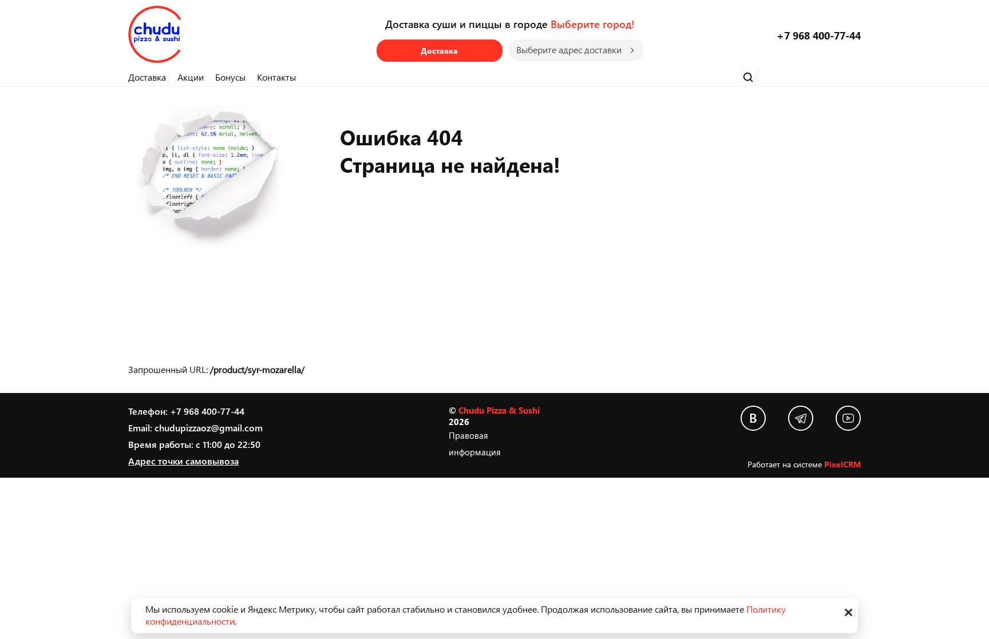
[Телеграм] (801, 418)
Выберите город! (592, 24)
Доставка (439, 50)
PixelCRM (842, 464)
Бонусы (230, 77)
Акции (190, 77)
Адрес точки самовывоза (183, 461)
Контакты (276, 77)
